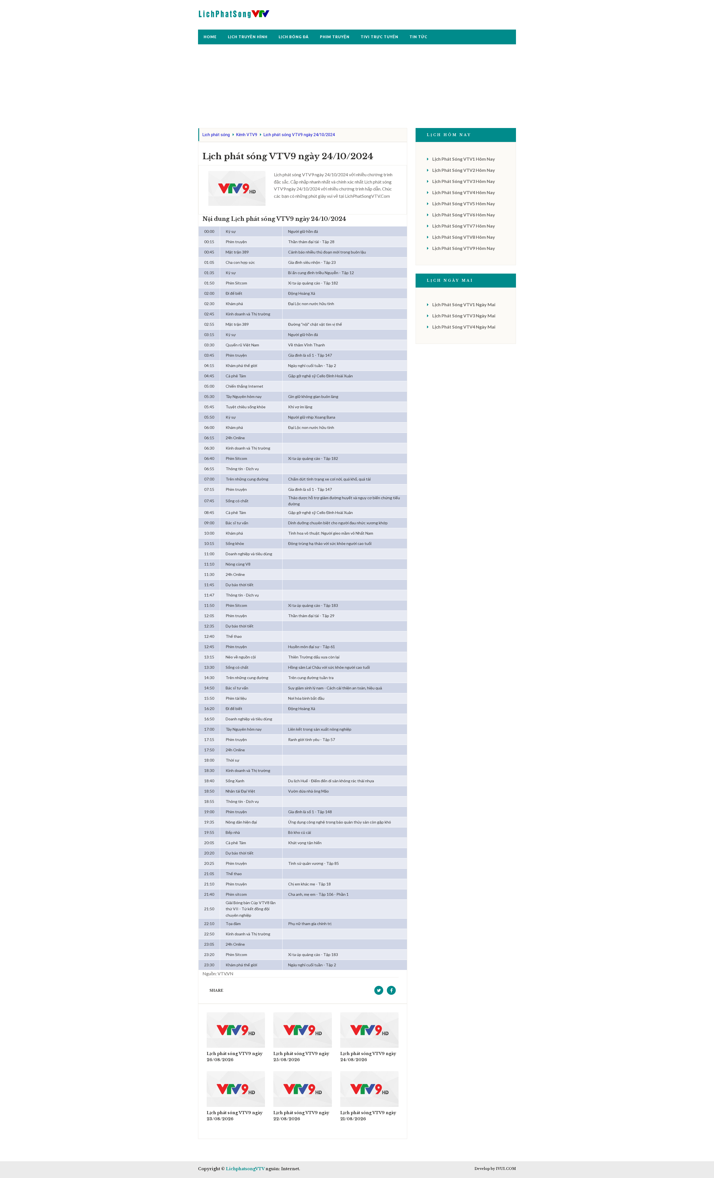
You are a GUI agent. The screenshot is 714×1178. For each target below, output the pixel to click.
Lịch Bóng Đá (294, 37)
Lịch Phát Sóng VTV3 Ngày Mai (463, 315)
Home (210, 37)
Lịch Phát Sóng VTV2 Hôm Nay (463, 170)
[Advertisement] (357, 89)
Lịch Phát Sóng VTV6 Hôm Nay (463, 214)
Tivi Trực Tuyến (379, 37)
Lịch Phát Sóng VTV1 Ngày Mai (463, 304)
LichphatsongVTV (245, 1168)
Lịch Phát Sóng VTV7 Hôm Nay (463, 225)
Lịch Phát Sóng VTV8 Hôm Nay (463, 237)
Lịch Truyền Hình (247, 37)
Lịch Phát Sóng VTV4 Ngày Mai (463, 326)
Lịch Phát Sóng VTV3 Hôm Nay (463, 181)
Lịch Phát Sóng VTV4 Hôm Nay (463, 192)
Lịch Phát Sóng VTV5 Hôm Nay (463, 203)
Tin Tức (418, 37)
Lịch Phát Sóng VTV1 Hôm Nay (463, 158)
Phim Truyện (334, 37)
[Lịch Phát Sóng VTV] (234, 12)
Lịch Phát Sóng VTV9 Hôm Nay (463, 248)
